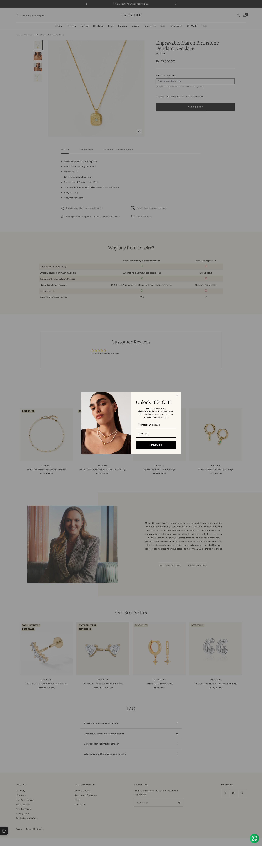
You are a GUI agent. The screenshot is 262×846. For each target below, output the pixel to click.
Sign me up (156, 445)
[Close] (177, 395)
